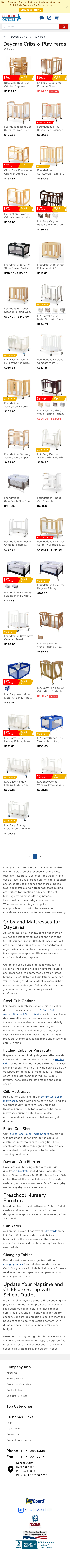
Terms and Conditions (19, 1384)
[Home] (4, 36)
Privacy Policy (15, 1378)
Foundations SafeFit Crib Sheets (28, 1133)
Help (9, 1422)
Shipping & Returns (18, 1395)
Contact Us (13, 1434)
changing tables (13, 1264)
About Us (12, 1372)
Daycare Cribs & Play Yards (28, 36)
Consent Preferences (19, 1440)
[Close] (67, 7)
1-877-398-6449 (33, 1451)
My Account (14, 1428)
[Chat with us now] (41, 18)
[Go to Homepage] (11, 17)
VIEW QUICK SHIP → (31, 10)
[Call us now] (49, 18)
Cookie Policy (14, 1390)
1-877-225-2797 (32, 1457)
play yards (50, 1231)
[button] (56, 18)
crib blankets (20, 1171)
